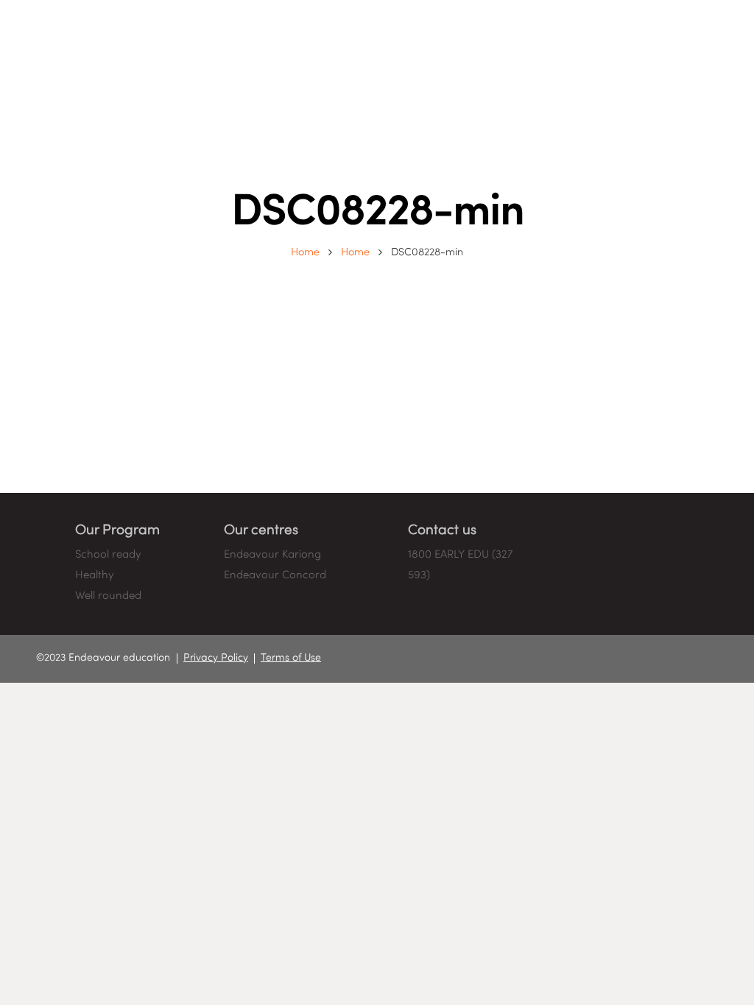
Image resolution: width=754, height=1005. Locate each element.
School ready (108, 555)
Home (305, 252)
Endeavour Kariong (272, 555)
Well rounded (108, 596)
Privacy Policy (215, 658)
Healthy (94, 575)
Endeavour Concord (275, 575)
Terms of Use (291, 658)
